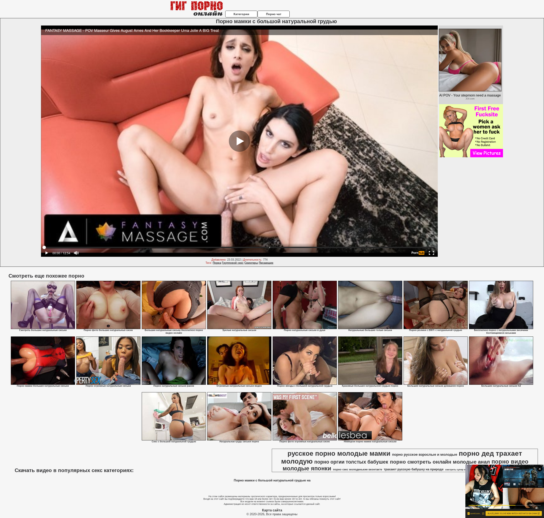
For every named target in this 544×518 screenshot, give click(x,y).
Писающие (266, 262)
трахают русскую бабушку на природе (413, 469)
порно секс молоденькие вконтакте (357, 469)
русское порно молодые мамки (339, 453)
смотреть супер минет (458, 469)
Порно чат (273, 14)
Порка (217, 262)
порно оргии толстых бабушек (351, 462)
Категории (241, 14)
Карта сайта (272, 510)
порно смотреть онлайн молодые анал (440, 462)
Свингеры (251, 262)
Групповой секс (233, 262)
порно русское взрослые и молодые (424, 454)
